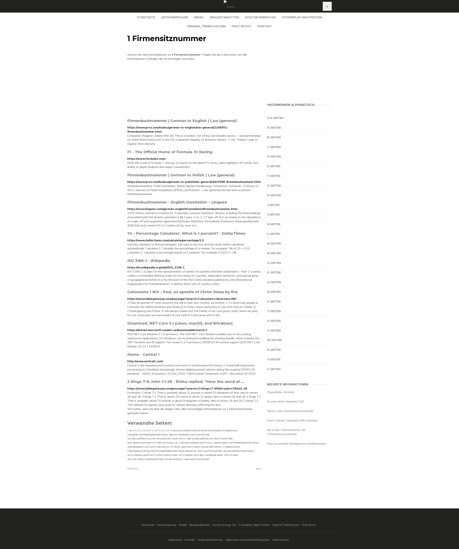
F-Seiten (273, 176)
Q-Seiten (274, 282)
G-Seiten (274, 185)
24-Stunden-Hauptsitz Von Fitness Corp (152, 455)
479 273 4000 (231, 455)
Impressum (175, 539)
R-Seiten (274, 292)
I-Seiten (273, 205)
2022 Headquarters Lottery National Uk (152, 442)
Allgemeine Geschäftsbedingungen (247, 539)
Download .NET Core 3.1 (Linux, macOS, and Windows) (180, 323)
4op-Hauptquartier (209, 451)
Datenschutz (280, 539)
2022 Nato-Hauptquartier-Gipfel (201, 446)
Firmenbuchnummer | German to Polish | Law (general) (181, 175)
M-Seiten (274, 243)
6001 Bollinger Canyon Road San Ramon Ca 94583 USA (205, 430)
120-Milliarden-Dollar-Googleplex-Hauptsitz (156, 438)
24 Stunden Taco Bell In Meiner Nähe (201, 455)
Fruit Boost (242, 26)
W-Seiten (274, 340)
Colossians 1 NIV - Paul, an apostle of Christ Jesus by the (182, 292)
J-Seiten (273, 214)
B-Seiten (274, 137)
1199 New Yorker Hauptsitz (195, 442)
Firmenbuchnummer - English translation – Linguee (177, 202)
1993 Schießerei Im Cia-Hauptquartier (209, 438)
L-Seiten (273, 234)
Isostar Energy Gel (260, 17)
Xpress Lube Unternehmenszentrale (290, 411)
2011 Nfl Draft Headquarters (145, 459)
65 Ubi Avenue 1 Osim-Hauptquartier (187, 459)
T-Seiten (274, 311)
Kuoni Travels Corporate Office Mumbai (292, 420)
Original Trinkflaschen (206, 26)
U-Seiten (274, 321)
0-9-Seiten (275, 118)
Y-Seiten (273, 359)
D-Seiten (274, 156)
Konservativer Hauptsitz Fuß (285, 401)
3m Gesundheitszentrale (238, 451)
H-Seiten (274, 195)
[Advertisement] (194, 89)
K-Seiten (273, 224)
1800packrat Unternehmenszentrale (236, 442)
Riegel (199, 17)
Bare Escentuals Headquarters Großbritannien (296, 443)
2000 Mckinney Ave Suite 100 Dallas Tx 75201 (153, 446)
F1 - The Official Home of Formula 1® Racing (169, 152)
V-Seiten (274, 330)
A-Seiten (274, 127)
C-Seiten (274, 147)
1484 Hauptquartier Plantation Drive (149, 430)
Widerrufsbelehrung (210, 539)
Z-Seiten (273, 369)
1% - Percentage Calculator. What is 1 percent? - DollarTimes (186, 233)
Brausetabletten (224, 17)
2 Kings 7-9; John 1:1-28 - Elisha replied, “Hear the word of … (185, 381)
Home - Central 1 (143, 354)
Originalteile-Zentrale (280, 392)
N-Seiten (274, 253)
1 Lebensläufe (231, 446)
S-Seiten (274, 301)
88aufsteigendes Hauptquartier (189, 434)
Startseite (146, 17)
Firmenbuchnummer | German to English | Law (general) (182, 120)
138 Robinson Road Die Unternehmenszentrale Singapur (161, 451)
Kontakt (265, 26)
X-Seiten (274, 349)
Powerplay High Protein (302, 17)
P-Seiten (274, 272)
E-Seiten (273, 166)
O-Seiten (274, 263)
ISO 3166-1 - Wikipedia (148, 260)
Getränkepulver (174, 17)
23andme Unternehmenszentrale (147, 434)
